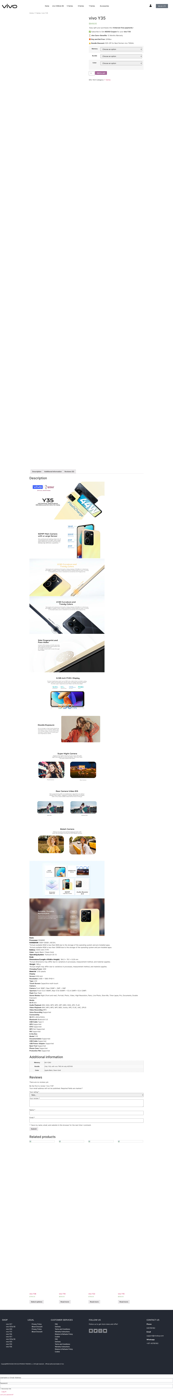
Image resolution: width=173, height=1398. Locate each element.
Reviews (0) (69, 472)
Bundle (94, 55)
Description (36, 472)
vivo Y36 (9, 1334)
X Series (81, 6)
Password (3, 1383)
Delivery (58, 1327)
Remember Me (6, 1389)
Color (95, 62)
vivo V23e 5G (10, 1327)
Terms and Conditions (62, 1329)
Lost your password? (6, 1394)
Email (32, 1117)
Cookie (57, 1337)
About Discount (37, 1327)
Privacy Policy (37, 1324)
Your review (34, 1098)
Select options (36, 1302)
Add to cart (101, 73)
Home (47, 6)
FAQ (56, 1324)
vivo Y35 (9, 1332)
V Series (70, 6)
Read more (65, 1302)
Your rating (34, 1092)
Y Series (92, 6)
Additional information (53, 472)
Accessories (104, 6)
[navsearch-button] (141, 6)
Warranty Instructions (62, 1332)
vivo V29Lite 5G (58, 6)
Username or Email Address (10, 1377)
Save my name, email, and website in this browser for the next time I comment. (61, 1125)
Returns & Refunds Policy (64, 1334)
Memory (95, 48)
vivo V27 (9, 1324)
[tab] (37, 471)
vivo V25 (9, 1329)
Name (32, 1110)
